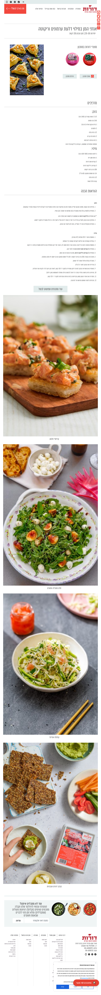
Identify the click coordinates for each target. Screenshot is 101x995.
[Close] (95, 962)
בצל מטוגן (60, 954)
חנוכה (45, 946)
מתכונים (43, 935)
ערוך (88, 987)
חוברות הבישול (61, 8)
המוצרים (78, 8)
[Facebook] (99, 12)
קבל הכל (62, 987)
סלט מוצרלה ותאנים (54, 588)
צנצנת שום (60, 944)
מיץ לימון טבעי (59, 940)
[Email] (99, 20)
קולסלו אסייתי (54, 737)
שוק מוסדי (52, 935)
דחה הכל (75, 987)
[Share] (99, 28)
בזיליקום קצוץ (59, 956)
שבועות (45, 944)
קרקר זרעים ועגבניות (54, 886)
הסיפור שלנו (39, 8)
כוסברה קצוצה (59, 950)
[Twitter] (99, 16)
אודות (14, 940)
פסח (46, 942)
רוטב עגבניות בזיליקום (57, 958)
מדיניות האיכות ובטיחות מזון (10, 945)
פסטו (61, 960)
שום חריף (60, 948)
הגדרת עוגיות (12, 956)
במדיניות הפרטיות (85, 978)
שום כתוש (60, 946)
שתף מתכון (86, 76)
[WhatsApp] (99, 24)
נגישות (13, 954)
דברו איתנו (62, 935)
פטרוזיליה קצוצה (59, 952)
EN (23, 2)
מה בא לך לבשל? (17, 8)
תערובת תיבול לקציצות (57, 942)
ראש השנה (44, 940)
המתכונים (71, 8)
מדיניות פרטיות (11, 952)
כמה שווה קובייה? (50, 8)
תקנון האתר (12, 950)
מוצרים (36, 935)
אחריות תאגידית (11, 942)
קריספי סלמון (54, 439)
